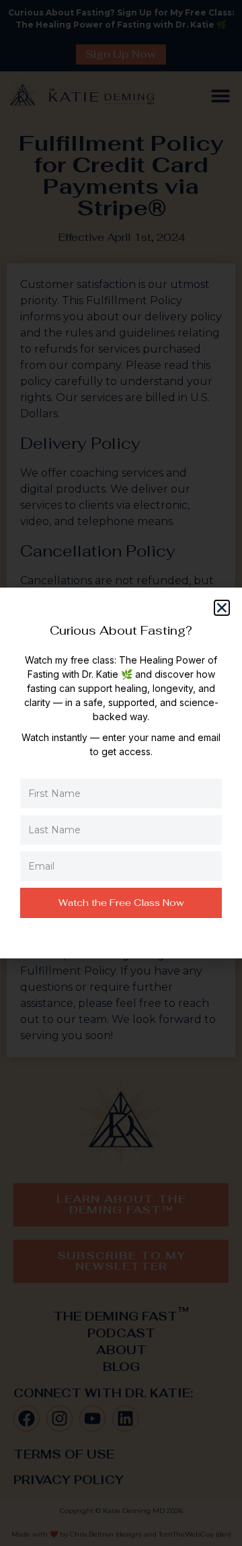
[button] (222, 607)
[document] (121, 773)
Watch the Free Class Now (121, 903)
